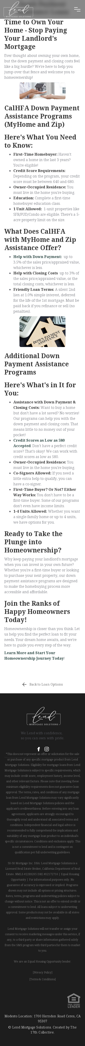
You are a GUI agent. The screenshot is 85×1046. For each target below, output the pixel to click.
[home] (18, 9)
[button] (77, 9)
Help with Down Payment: (37, 256)
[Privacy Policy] (42, 972)
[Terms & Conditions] (42, 979)
